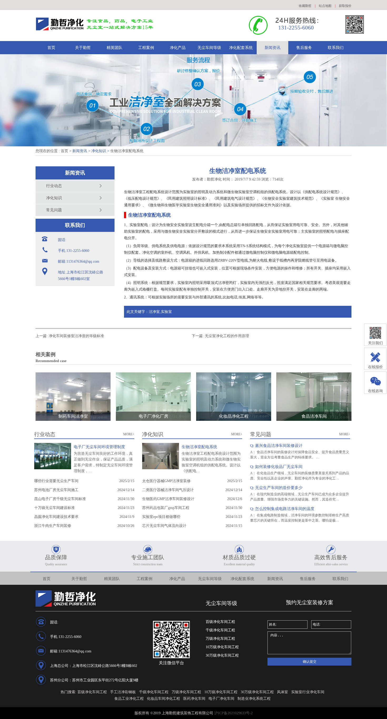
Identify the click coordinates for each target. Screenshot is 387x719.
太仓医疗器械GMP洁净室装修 (166, 481)
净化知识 (54, 198)
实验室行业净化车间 (307, 692)
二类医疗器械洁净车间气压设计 (168, 490)
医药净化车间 (194, 699)
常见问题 (54, 210)
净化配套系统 (241, 48)
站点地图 (325, 6)
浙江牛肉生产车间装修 (52, 526)
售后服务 (304, 48)
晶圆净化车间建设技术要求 (56, 517)
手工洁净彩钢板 (123, 692)
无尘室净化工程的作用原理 (227, 336)
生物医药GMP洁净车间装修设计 (168, 499)
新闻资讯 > (81, 151)
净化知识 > (100, 151)
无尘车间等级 (209, 48)
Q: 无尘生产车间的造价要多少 (276, 488)
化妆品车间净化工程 (163, 699)
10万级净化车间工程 (222, 647)
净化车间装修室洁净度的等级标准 (76, 336)
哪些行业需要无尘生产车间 (56, 481)
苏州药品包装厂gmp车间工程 (165, 508)
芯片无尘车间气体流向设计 (164, 526)
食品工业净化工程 (129, 699)
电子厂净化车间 (221, 699)
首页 (51, 48)
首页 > (66, 151)
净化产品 (178, 48)
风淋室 (282, 692)
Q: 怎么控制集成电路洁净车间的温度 (282, 509)
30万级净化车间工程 (222, 655)
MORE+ (128, 434)
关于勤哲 (83, 48)
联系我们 (336, 48)
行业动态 (54, 186)
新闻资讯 (272, 48)
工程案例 (146, 48)
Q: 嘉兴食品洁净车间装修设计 (276, 445)
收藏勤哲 (305, 6)
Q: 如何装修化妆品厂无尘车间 (276, 467)
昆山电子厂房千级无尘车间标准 (60, 499)
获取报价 (345, 6)
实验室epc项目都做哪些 (161, 517)
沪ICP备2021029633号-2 (233, 713)
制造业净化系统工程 (254, 699)
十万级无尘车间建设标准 (54, 508)
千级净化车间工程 (220, 630)
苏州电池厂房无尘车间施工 (56, 490)
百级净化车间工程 (220, 622)
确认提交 (309, 661)
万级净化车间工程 (220, 639)
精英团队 (114, 48)
